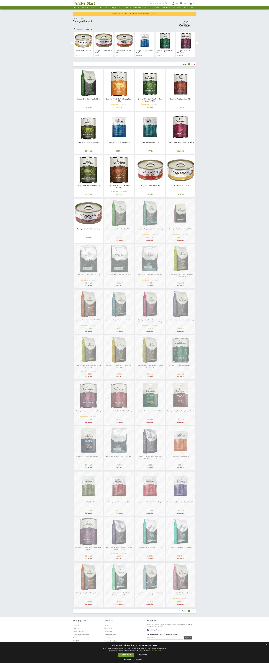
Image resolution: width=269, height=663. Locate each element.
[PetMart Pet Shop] (84, 2)
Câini (77, 8)
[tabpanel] (83, 44)
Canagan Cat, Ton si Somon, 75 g (88, 229)
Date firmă (76, 628)
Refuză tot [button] (143, 655)
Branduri (167, 8)
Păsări (95, 8)
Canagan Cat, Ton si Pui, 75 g (180, 186)
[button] (134, 659)
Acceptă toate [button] (126, 655)
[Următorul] (195, 64)
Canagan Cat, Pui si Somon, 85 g (119, 142)
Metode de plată (109, 631)
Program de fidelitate (111, 641)
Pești (114, 8)
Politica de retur (109, 638)
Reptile (104, 8)
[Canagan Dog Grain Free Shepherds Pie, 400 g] (119, 170)
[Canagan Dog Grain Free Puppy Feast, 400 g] (119, 83)
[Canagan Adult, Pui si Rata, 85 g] (150, 126)
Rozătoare (124, 8)
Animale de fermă (139, 8)
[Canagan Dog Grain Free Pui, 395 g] (150, 83)
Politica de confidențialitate (81, 635)
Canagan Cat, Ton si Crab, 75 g (150, 186)
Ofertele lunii (190, 8)
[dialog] (134, 652)
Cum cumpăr (108, 628)
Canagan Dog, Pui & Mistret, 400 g (88, 186)
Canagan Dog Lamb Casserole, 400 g (88, 142)
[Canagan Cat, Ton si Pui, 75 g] (180, 170)
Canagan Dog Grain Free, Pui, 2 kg (88, 99)
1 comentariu (123, 105)
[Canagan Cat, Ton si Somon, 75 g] (88, 213)
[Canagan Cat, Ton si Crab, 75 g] (150, 170)
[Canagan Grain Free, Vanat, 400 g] (180, 126)
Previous (72, 43)
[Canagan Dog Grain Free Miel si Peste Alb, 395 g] (88, 126)
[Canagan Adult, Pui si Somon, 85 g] (119, 126)
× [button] (266, 644)
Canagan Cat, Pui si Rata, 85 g (150, 142)
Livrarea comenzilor (110, 635)
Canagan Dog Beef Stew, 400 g (180, 99)
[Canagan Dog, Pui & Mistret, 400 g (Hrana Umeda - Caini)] (88, 170)
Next (197, 43)
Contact (107, 625)
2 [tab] (136, 58)
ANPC (74, 638)
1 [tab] (133, 58)
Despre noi (76, 625)
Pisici (86, 8)
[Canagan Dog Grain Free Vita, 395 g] (180, 83)
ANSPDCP (76, 641)
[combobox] (157, 3)
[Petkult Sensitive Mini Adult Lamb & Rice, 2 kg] (88, 83)
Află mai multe (156, 650)
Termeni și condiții (78, 631)
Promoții (178, 8)
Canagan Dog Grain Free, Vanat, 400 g (181, 142)
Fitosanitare (155, 8)
